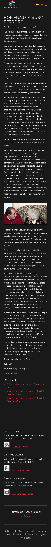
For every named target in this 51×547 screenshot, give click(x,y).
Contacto (19, 534)
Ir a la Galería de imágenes (21, 494)
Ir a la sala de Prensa (18, 447)
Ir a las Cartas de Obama (20, 470)
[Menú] (46, 5)
